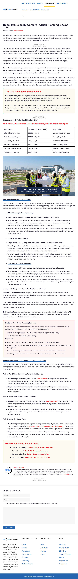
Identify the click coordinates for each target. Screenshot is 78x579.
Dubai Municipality (52, 401)
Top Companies (62, 3)
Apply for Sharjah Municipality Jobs (40, 447)
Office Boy (25, 557)
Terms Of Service (65, 554)
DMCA (61, 557)
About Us (66, 474)
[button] (23, 16)
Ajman (43, 554)
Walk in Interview (28, 3)
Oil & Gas (25, 10)
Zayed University (33, 426)
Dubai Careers (42, 378)
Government (49, 3)
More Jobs (45, 10)
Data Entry (25, 561)
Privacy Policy (64, 548)
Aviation (40, 3)
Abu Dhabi (44, 548)
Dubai (42, 544)
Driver (24, 544)
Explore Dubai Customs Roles (38, 454)
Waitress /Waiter (27, 564)
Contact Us (63, 564)
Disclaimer (62, 551)
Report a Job (63, 561)
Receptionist (26, 551)
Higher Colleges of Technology (52, 426)
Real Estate (35, 10)
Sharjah (43, 551)
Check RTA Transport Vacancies (36, 451)
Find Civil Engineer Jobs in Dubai (37, 457)
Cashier (24, 548)
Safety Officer (26, 554)
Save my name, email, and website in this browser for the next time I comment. (31, 503)
